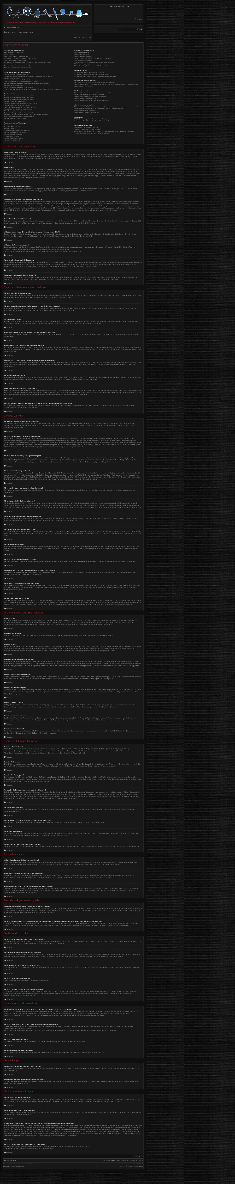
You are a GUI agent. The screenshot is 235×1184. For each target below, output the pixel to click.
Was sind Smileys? (9, 128)
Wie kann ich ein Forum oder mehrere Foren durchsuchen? (92, 93)
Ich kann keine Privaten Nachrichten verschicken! (89, 72)
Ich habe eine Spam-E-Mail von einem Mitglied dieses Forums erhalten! (95, 76)
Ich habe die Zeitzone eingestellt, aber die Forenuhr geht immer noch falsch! (26, 80)
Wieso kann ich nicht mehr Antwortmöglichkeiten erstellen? (21, 103)
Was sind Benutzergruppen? (82, 56)
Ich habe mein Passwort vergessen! (14, 64)
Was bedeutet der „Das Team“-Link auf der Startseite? (90, 66)
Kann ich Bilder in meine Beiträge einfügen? (16, 130)
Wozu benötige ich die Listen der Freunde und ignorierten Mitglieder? (94, 82)
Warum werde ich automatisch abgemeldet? (17, 66)
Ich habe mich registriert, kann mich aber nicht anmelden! (21, 58)
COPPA (113, 202)
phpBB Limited (123, 349)
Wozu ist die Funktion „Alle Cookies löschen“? (17, 67)
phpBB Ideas (98, 1112)
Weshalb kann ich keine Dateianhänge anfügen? (18, 109)
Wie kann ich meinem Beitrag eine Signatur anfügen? (19, 99)
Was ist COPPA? (9, 54)
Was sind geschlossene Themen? (14, 138)
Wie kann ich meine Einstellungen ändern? (16, 74)
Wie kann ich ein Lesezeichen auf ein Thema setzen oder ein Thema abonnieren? (98, 108)
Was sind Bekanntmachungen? (13, 134)
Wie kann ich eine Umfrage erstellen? (15, 101)
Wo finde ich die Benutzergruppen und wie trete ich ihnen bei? (92, 58)
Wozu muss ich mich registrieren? (14, 52)
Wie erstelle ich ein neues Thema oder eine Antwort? (19, 96)
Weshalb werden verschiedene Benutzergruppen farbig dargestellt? (94, 62)
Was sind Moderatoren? (81, 54)
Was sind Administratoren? (82, 52)
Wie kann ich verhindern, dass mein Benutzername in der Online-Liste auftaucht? (28, 76)
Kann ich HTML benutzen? (12, 127)
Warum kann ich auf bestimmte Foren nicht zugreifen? (20, 107)
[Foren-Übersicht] (47, 12)
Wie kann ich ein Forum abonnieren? (85, 110)
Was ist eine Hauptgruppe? (82, 64)
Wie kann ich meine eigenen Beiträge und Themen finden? (91, 100)
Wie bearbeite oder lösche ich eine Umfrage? (17, 105)
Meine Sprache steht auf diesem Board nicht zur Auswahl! (21, 81)
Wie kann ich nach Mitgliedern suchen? (86, 98)
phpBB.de (137, 349)
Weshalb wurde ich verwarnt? (13, 111)
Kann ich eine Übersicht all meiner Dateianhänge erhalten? (91, 121)
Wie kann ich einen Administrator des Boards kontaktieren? (91, 133)
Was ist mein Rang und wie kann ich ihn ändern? (18, 87)
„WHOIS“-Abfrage (13, 1127)
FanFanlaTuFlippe (138, 1163)
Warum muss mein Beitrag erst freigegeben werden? (19, 116)
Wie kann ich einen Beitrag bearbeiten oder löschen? (19, 97)
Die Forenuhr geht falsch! (11, 78)
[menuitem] (138, 19)
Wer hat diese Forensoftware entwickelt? (86, 127)
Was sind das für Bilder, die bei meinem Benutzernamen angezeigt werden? (26, 83)
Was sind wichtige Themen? (12, 136)
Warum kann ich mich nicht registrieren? (16, 56)
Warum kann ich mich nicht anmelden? (15, 60)
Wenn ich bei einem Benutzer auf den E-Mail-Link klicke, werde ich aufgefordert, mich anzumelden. (33, 89)
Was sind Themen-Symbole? (12, 140)
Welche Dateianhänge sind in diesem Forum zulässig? (90, 119)
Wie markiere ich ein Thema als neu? (15, 118)
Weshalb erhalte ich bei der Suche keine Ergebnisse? (90, 94)
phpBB (12, 1163)
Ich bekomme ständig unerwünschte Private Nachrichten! (91, 74)
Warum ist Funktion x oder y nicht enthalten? (87, 129)
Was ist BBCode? (9, 125)
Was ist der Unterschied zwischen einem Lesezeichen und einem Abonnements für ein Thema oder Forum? (106, 107)
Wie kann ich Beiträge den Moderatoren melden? (18, 113)
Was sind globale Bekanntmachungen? (15, 132)
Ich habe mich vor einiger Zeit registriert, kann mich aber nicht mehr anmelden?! (27, 62)
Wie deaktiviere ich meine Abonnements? (86, 112)
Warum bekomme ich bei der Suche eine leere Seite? (90, 96)
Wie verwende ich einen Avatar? (13, 85)
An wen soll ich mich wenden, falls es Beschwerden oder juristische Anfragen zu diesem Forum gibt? (104, 131)
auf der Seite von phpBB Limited (65, 1101)
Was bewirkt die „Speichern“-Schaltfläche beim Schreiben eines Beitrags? (25, 114)
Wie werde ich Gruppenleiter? (83, 60)
